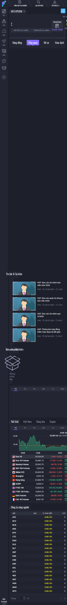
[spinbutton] (21, 598)
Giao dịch (59, 43)
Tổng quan (33, 43)
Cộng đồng (17, 43)
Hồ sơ (46, 43)
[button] (24, 597)
